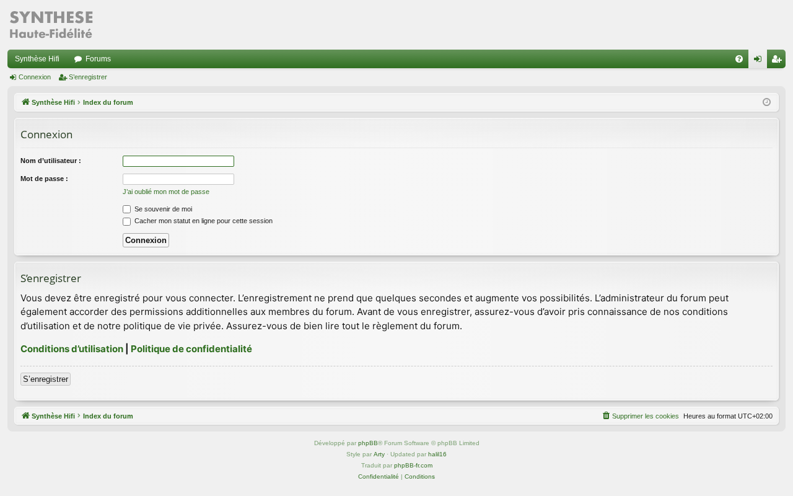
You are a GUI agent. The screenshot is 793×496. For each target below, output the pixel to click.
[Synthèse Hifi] (50, 25)
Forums (98, 59)
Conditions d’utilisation (71, 349)
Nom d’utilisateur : (50, 160)
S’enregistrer (88, 77)
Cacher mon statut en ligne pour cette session (203, 220)
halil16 (437, 454)
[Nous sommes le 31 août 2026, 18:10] (767, 102)
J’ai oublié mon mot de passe (166, 191)
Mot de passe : (44, 178)
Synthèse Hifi (37, 59)
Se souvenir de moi (162, 209)
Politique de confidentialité (191, 349)
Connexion (35, 77)
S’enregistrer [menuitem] (779, 61)
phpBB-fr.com (413, 465)
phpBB (368, 443)
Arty (379, 454)
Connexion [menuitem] (760, 61)
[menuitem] (739, 59)
